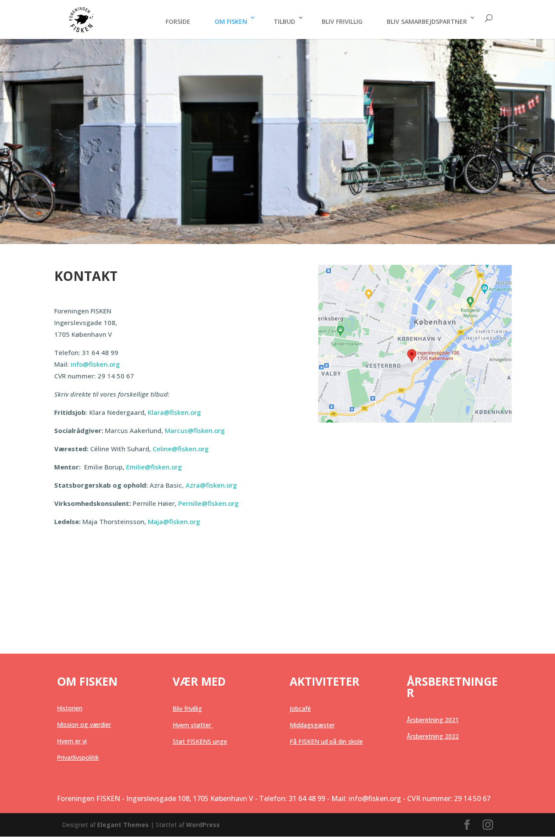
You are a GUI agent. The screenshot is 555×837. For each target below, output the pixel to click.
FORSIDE (178, 21)
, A (169, 485)
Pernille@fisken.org (208, 503)
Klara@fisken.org (174, 412)
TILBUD (284, 21)
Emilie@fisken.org (154, 466)
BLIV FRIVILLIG (342, 21)
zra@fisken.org (213, 485)
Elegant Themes (123, 825)
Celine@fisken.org (181, 448)
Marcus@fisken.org (195, 430)
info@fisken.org (95, 364)
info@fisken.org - (377, 798)
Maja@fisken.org (174, 521)
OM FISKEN (231, 21)
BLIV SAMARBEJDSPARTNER (427, 21)
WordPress (203, 825)
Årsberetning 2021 (433, 720)
